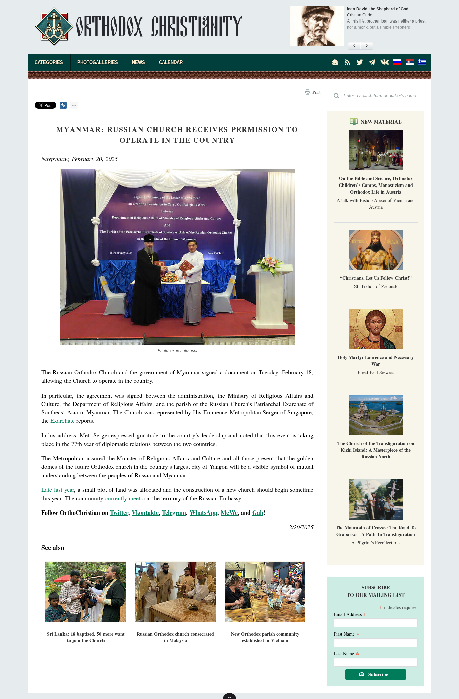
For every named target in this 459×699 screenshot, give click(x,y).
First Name (347, 633)
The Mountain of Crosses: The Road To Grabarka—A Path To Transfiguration (376, 531)
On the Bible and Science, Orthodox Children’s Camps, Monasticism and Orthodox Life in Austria (376, 185)
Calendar (171, 62)
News (138, 62)
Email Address (350, 613)
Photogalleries (97, 62)
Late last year (57, 489)
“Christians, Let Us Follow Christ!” (376, 277)
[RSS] (347, 62)
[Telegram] (372, 62)
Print (316, 92)
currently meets (124, 498)
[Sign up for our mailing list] (335, 62)
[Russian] (397, 62)
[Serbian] (410, 62)
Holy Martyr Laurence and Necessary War (376, 360)
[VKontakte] (385, 62)
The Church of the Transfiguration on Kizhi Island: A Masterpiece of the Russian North (375, 450)
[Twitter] (360, 62)
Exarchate (62, 420)
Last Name (346, 653)
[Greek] (422, 62)
